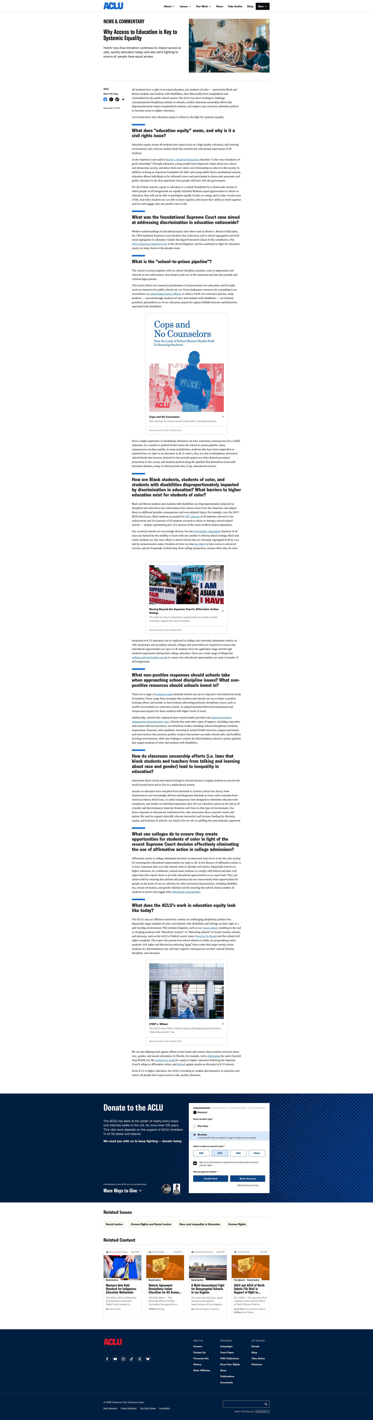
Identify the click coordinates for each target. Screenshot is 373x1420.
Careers (197, 1346)
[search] (266, 1404)
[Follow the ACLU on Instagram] (123, 1358)
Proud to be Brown (206, 936)
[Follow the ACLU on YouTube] (115, 1358)
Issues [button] (184, 6)
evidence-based (164, 694)
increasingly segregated (207, 531)
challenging (213, 1056)
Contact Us (199, 1352)
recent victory (210, 927)
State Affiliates (201, 1370)
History (197, 1364)
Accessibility (164, 1408)
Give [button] (261, 6)
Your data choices (148, 1408)
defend (181, 1064)
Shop (250, 6)
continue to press (165, 1060)
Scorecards (226, 1382)
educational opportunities (185, 891)
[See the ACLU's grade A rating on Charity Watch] (165, 1189)
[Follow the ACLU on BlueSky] (147, 1358)
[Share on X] (111, 100)
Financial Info (201, 1358)
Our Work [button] (202, 6)
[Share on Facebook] (105, 100)
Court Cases (227, 1352)
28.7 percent (192, 516)
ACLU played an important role (149, 244)
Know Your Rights (230, 1364)
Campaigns (226, 1346)
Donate (255, 1346)
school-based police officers (165, 293)
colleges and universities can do (149, 657)
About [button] (168, 6)
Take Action (235, 6)
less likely (199, 544)
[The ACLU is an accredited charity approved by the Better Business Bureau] (176, 1189)
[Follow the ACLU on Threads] (139, 1358)
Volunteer (256, 1364)
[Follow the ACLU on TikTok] (131, 1358)
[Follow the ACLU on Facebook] (106, 1358)
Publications (227, 1376)
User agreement (110, 1408)
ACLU (106, 89)
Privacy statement (129, 1408)
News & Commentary (122, 22)
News (219, 6)
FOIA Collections (229, 1358)
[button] (117, 99)
